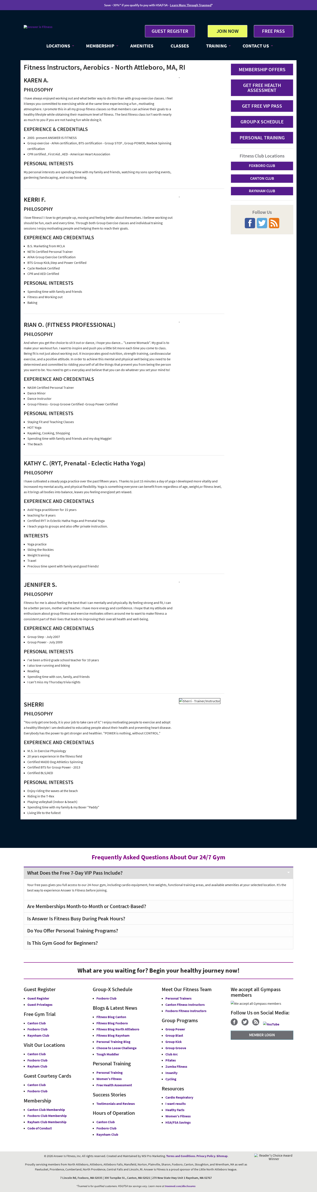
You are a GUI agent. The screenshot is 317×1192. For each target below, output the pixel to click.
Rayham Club (37, 1066)
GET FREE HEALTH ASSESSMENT (262, 87)
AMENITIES (141, 46)
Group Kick (173, 1041)
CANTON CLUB (262, 178)
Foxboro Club (37, 1029)
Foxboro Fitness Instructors (185, 1011)
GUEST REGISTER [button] (170, 31)
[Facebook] (236, 1024)
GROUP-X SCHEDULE (262, 121)
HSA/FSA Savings (178, 1122)
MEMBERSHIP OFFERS (262, 69)
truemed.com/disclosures (180, 1186)
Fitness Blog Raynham (113, 1035)
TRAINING (216, 46)
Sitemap (222, 1156)
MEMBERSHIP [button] (100, 46)
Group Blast (174, 1035)
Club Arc (171, 1054)
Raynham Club (38, 1035)
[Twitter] (247, 1024)
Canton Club (36, 1023)
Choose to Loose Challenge (116, 1048)
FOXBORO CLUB (262, 165)
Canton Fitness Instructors (185, 1004)
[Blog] (257, 1024)
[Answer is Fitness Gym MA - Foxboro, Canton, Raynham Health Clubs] (38, 27)
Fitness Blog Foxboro (112, 1023)
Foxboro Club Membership (47, 1115)
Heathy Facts (174, 1110)
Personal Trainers (178, 998)
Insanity (171, 1073)
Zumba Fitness (176, 1066)
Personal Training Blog (113, 1041)
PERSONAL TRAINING (262, 137)
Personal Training (109, 1072)
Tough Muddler (107, 1054)
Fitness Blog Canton (111, 1017)
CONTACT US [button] (256, 46)
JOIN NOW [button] (228, 31)
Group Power (175, 1029)
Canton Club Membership (46, 1109)
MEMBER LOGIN (262, 1034)
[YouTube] (272, 1024)
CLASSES (180, 46)
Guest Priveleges (39, 1004)
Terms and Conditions (180, 1156)
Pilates (170, 1060)
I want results (175, 1103)
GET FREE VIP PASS (262, 106)
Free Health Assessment (114, 1085)
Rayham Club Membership (46, 1122)
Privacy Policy (205, 1156)
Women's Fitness (109, 1079)
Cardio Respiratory (179, 1097)
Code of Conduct (39, 1128)
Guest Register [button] (38, 998)
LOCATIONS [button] (58, 46)
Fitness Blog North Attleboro (117, 1029)
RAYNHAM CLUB (262, 190)
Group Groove (175, 1048)
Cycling (170, 1079)
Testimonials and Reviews (115, 1103)
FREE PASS (273, 31)
